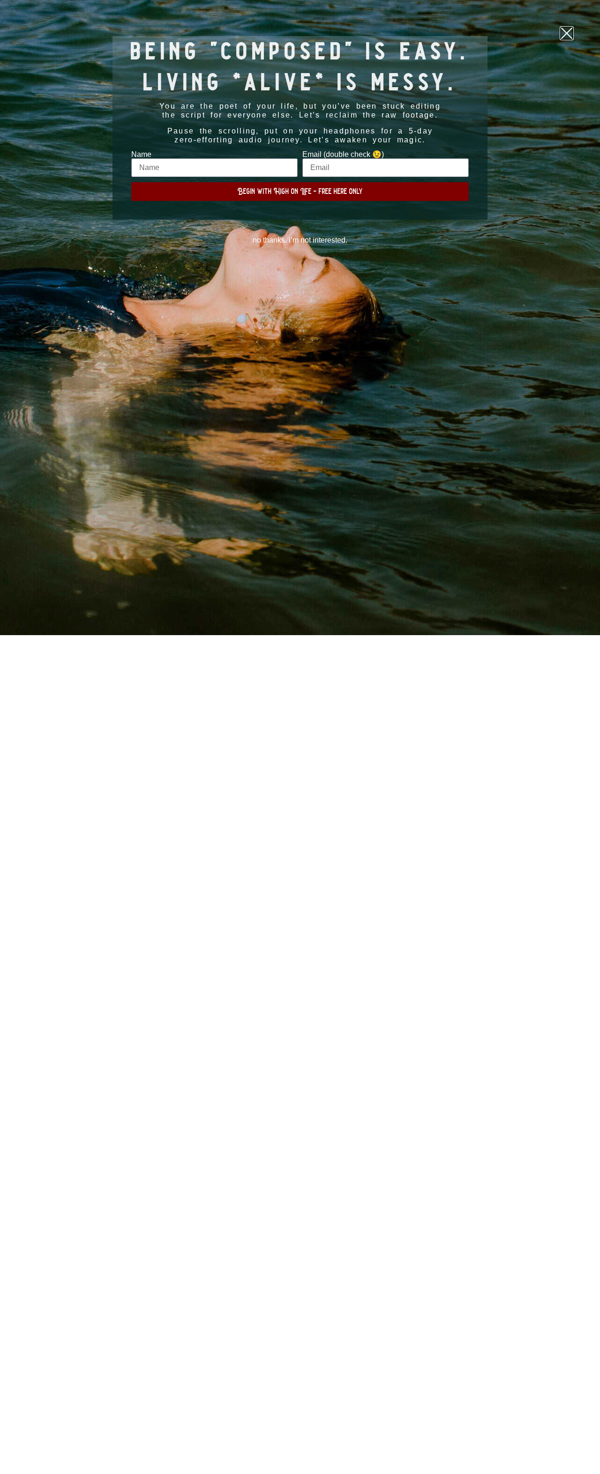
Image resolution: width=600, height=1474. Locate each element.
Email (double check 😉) (343, 154)
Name (141, 154)
